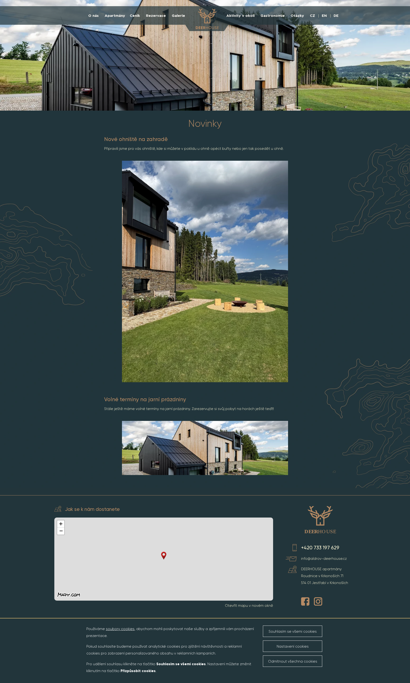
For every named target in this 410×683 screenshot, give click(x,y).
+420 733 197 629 (320, 548)
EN (324, 16)
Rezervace (156, 16)
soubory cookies (120, 629)
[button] (163, 556)
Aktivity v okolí (240, 16)
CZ (312, 16)
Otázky (297, 16)
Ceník (135, 16)
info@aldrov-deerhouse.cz (324, 558)
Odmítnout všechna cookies (292, 661)
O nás (93, 16)
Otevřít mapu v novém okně (249, 605)
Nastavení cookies (293, 646)
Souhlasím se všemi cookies (293, 631)
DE (336, 16)
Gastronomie (273, 16)
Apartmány (115, 16)
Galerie (178, 16)
